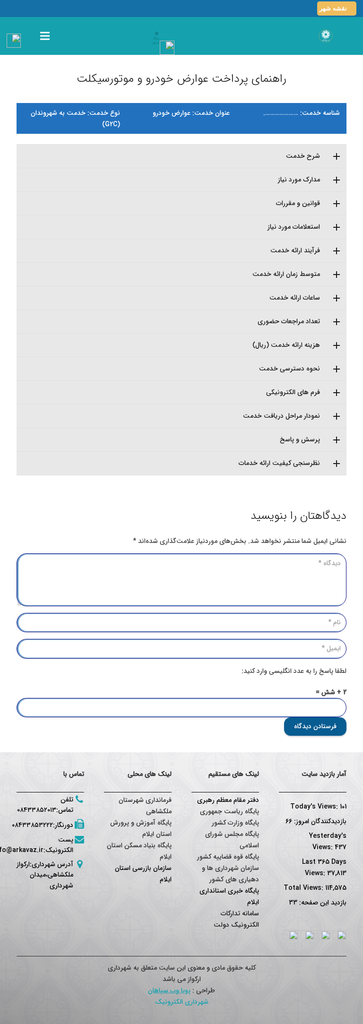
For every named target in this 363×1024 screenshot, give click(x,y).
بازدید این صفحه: (321, 902)
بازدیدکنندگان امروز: (319, 821)
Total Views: (304, 888)
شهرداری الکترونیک (181, 1002)
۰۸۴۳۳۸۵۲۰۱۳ (36, 810)
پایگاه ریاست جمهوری (229, 811)
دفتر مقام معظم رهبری (228, 800)
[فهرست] (45, 36)
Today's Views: (315, 806)
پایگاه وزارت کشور (235, 822)
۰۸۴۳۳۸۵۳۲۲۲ (32, 825)
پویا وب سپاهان (169, 990)
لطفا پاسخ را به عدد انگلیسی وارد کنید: (294, 671)
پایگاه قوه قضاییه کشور (228, 857)
